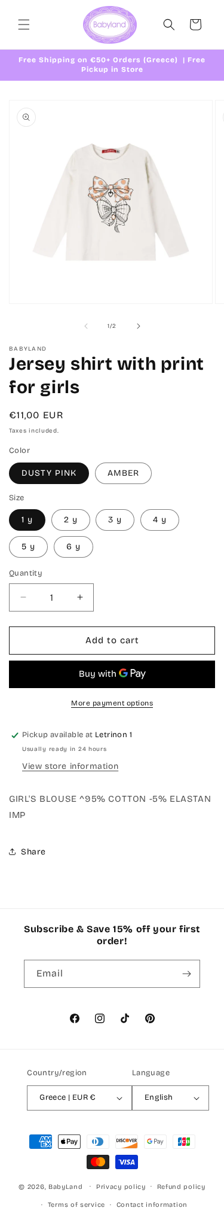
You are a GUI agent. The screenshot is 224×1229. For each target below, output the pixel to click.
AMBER (123, 473)
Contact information (152, 1205)
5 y (28, 547)
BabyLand (65, 1186)
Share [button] (33, 852)
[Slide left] (86, 326)
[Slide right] (138, 326)
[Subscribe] (186, 974)
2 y (71, 520)
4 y (160, 520)
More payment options (112, 703)
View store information (70, 766)
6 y (73, 547)
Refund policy (181, 1187)
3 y (115, 520)
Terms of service (76, 1205)
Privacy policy (121, 1187)
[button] (24, 24)
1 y (27, 520)
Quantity (25, 573)
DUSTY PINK (49, 473)
